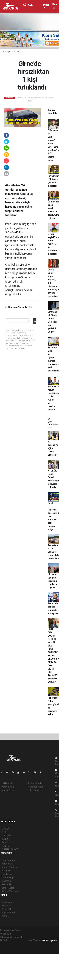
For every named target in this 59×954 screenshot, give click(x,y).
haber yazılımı (14, 940)
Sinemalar (6, 881)
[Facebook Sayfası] (3, 772)
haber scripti (19, 943)
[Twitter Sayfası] (8, 772)
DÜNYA (5, 839)
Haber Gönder (34, 790)
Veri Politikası (8, 790)
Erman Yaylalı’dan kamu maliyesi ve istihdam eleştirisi (53, 244)
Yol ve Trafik (8, 863)
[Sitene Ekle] (42, 772)
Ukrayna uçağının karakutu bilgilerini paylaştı (52, 581)
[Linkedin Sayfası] (25, 772)
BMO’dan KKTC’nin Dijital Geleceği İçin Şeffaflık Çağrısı (52, 322)
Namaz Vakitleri (9, 867)
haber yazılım (6, 947)
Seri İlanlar (7, 884)
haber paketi (6, 943)
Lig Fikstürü (7, 874)
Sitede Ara (7, 902)
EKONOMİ (6, 842)
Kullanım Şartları (35, 783)
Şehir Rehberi (8, 888)
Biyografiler (7, 909)
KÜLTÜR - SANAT (10, 849)
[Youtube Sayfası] (19, 772)
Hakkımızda (7, 783)
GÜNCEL (28, 4)
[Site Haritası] (36, 772)
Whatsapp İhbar (35, 786)
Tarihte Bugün (8, 877)
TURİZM (6, 846)
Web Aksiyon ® (49, 940)
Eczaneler (6, 870)
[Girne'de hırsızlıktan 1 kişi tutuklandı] (22, 117)
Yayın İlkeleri (8, 786)
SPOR (4, 832)
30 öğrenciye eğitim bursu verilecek (53, 448)
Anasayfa (7, 51)
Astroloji (5, 916)
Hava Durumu (8, 860)
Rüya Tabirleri (8, 912)
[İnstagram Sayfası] (14, 772)
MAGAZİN (6, 835)
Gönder (35, 321)
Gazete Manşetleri (10, 891)
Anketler (6, 905)
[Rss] (30, 772)
